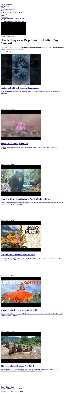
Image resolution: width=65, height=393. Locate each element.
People (2, 7)
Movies (14, 18)
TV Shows (22, 18)
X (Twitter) (20, 391)
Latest (6, 4)
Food (4, 9)
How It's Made (11, 12)
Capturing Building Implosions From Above (12, 21)
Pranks (12, 9)
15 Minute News (5, 391)
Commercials (4, 18)
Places (7, 6)
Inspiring (8, 9)
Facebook (13, 391)
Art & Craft (4, 12)
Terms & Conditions (6, 388)
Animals (3, 6)
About (14, 388)
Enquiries (19, 388)
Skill (2, 9)
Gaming (10, 18)
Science (3, 15)
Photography (22, 12)
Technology (4, 14)
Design (2, 10)
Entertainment (4, 17)
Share (2, 36)
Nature (10, 4)
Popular (3, 4)
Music (17, 18)
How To (17, 12)
